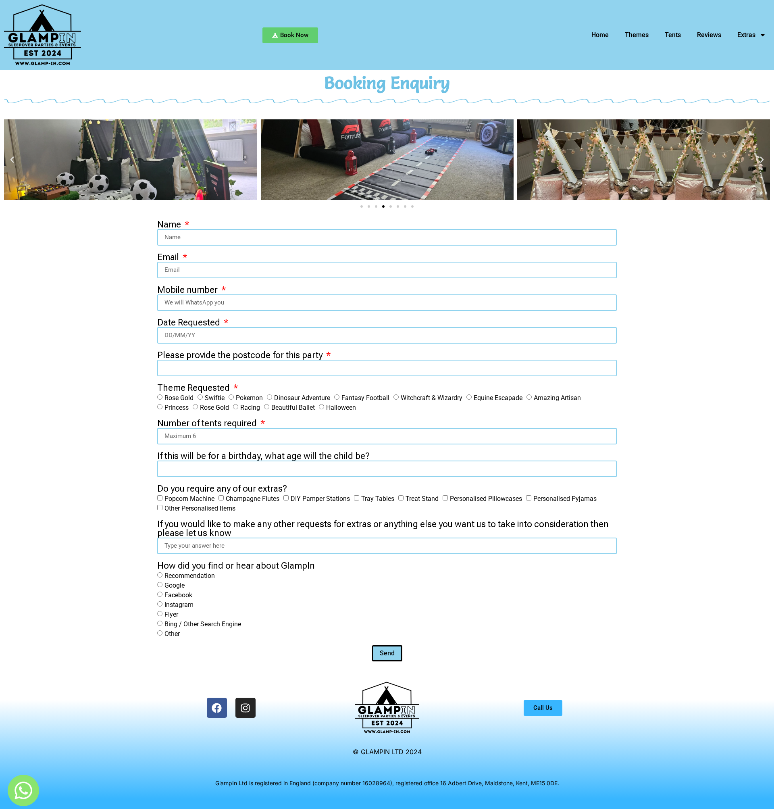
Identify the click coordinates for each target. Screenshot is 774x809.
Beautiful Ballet (293, 407)
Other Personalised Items (199, 508)
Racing (250, 407)
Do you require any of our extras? (222, 488)
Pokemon (249, 398)
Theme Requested (194, 388)
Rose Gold (179, 398)
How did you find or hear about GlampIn (236, 565)
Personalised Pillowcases (486, 498)
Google (174, 585)
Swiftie (215, 398)
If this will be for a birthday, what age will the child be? (263, 456)
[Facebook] (217, 708)
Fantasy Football (365, 398)
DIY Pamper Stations (320, 498)
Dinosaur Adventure (302, 398)
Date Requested (189, 322)
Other (172, 634)
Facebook (178, 595)
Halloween (341, 407)
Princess (176, 407)
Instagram (179, 605)
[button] (12, 160)
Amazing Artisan (557, 398)
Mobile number (188, 290)
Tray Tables (377, 498)
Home (600, 35)
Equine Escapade (498, 398)
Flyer (171, 614)
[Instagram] (245, 708)
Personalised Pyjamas (565, 498)
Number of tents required (208, 423)
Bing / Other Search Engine (202, 624)
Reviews (709, 35)
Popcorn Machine (189, 498)
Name (170, 224)
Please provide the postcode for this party (241, 355)
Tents (673, 35)
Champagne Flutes (252, 498)
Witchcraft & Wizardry (431, 398)
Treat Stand (422, 498)
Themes (637, 35)
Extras (746, 35)
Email (169, 257)
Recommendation (189, 576)
